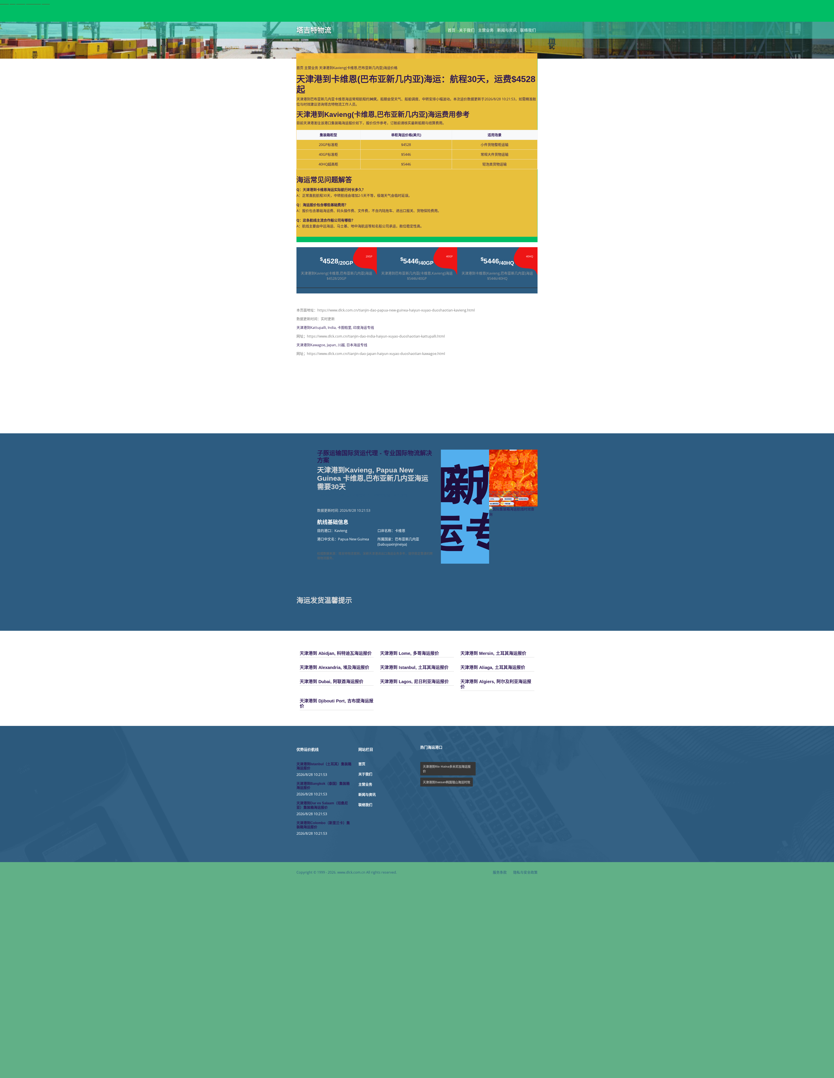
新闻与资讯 (507, 30)
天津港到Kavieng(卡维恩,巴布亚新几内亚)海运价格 (358, 67)
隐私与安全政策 (525, 872)
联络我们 (528, 30)
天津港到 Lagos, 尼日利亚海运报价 (414, 681)
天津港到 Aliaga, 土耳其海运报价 (492, 667)
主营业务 (486, 30)
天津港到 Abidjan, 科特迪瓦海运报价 (336, 653)
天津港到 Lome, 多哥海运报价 (409, 653)
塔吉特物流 (313, 30)
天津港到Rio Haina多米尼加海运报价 (447, 768)
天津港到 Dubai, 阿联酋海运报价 (331, 681)
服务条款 (500, 872)
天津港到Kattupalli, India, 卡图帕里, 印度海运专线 (335, 327)
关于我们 (467, 30)
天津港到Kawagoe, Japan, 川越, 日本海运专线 (331, 345)
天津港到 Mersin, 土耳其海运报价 (493, 653)
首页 (451, 30)
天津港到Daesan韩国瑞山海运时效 (446, 782)
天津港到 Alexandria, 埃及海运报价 (334, 667)
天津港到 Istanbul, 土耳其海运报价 (414, 667)
